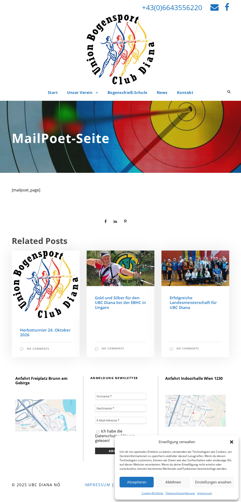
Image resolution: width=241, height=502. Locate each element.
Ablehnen (173, 482)
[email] (214, 6)
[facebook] (227, 6)
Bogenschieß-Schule (127, 92)
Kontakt (185, 92)
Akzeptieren (136, 482)
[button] (231, 442)
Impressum (204, 493)
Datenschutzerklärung (180, 493)
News (162, 92)
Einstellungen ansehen (213, 482)
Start (53, 92)
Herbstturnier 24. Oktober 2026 (45, 332)
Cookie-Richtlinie (152, 493)
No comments (38, 348)
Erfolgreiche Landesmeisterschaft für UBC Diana (193, 302)
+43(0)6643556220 (172, 7)
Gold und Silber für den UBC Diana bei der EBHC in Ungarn (120, 302)
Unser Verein (79, 92)
